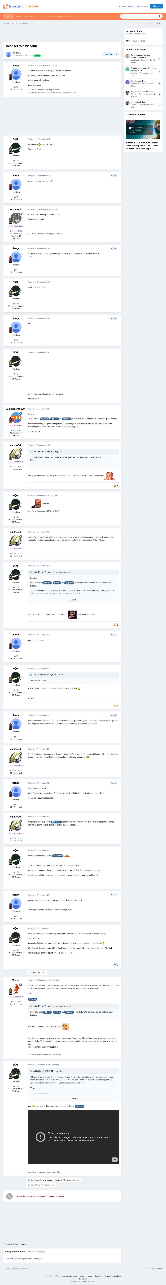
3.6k (17, 161)
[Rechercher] (160, 16)
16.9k (13, 467)
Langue (48, 1276)
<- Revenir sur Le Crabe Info (61, 16)
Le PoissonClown (15, 409)
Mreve (15, 980)
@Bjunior (66, 419)
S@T (15, 139)
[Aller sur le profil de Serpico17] (127, 69)
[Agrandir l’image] (65, 1026)
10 (17, 87)
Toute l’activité (30, 16)
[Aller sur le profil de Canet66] (127, 93)
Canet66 (134, 94)
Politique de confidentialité (66, 1276)
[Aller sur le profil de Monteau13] (127, 56)
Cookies (98, 1276)
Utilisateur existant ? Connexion (133, 6)
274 (20, 467)
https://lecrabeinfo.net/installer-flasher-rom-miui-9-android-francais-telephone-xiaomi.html (66, 793)
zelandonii (15, 209)
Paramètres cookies (112, 1276)
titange (19, 53)
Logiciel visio (139, 102)
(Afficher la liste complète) (136, 34)
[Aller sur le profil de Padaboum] (127, 82)
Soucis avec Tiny (138, 81)
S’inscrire (156, 6)
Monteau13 (130, 41)
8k (13, 430)
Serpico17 (134, 73)
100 (20, 231)
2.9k (14, 1002)
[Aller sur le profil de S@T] (16, 147)
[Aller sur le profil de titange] (8, 54)
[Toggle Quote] (31, 452)
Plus (43, 16)
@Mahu (54, 419)
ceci (42, 219)
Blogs (18, 16)
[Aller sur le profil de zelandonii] (16, 218)
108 (20, 430)
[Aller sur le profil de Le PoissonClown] (16, 417)
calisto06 (15, 445)
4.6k (13, 231)
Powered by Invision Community (83, 1281)
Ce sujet (151, 16)
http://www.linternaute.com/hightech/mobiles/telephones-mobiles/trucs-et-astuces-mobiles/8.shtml (70, 948)
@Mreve (44, 419)
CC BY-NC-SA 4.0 (83, 1279)
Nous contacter (86, 1276)
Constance (140, 41)
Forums (9, 16)
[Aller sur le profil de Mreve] (16, 988)
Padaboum (135, 84)
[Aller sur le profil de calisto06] (16, 453)
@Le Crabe (56, 822)
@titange (32, 999)
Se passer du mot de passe (142, 92)
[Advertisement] (62, 33)
